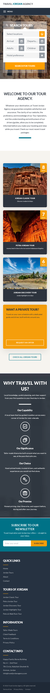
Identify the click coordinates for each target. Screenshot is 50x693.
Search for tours (25, 66)
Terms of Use (7, 689)
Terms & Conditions (11, 638)
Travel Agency (18, 3)
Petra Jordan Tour (10, 601)
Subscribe (39, 543)
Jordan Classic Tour (11, 597)
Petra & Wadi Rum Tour (12, 614)
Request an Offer (26, 182)
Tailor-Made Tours (10, 630)
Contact (6, 581)
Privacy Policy (8, 642)
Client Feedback (9, 634)
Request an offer (25, 342)
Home (5, 568)
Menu (10, 11)
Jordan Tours (8, 572)
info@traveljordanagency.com (15, 673)
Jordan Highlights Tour (12, 610)
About (5, 577)
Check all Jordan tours (25, 357)
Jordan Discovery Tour (12, 605)
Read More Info (26, 176)
